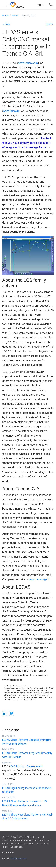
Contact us (8, 852)
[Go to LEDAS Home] (16, 4)
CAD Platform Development (26, 766)
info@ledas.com (18, 858)
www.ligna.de (11, 111)
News (15, 15)
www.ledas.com (28, 63)
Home (5, 15)
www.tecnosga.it (39, 579)
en (39, 5)
